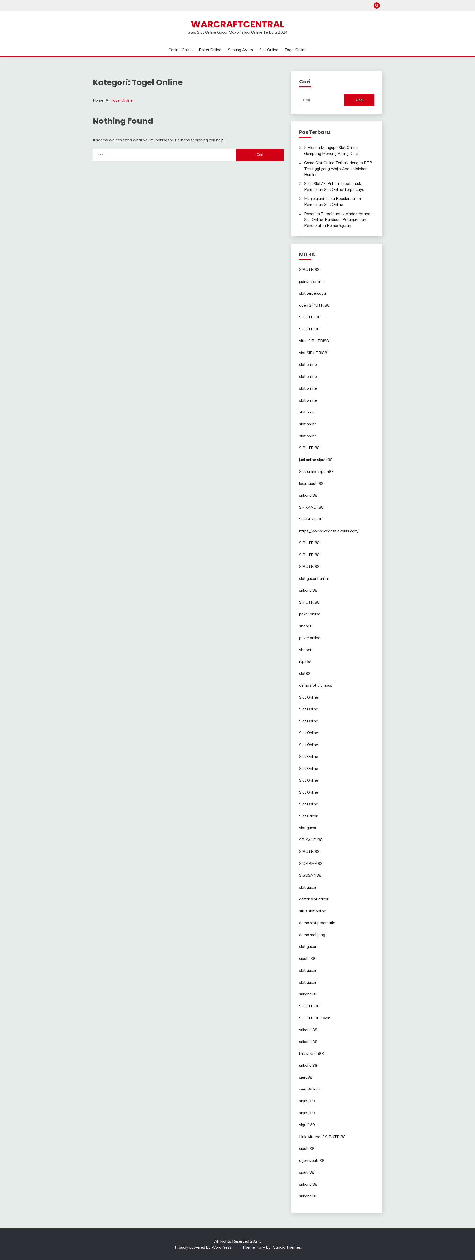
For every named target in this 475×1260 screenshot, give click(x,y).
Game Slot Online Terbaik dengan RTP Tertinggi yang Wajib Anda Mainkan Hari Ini (338, 168)
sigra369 (307, 1100)
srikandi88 (308, 495)
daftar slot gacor (313, 899)
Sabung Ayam (240, 49)
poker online (309, 613)
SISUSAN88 (310, 875)
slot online (308, 364)
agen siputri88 (311, 1160)
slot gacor (307, 827)
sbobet (305, 625)
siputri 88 (307, 958)
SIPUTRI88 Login (314, 1017)
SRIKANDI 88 (311, 507)
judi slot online (311, 281)
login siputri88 (311, 483)
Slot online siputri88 (316, 471)
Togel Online (296, 49)
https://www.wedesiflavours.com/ (329, 530)
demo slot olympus (315, 685)
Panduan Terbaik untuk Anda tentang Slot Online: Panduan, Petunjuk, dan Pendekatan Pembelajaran (337, 219)
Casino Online (180, 49)
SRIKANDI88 (311, 518)
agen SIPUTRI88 (314, 305)
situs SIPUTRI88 (314, 340)
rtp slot (305, 661)
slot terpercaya (312, 293)
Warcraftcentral (237, 24)
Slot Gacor (308, 815)
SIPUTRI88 (309, 269)
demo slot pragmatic (317, 922)
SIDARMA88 (311, 863)
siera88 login (310, 1089)
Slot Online (268, 49)
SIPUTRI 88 (310, 317)
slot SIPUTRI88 (313, 352)
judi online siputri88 (315, 459)
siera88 (305, 1077)
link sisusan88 (311, 1053)
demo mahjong (312, 934)
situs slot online (312, 910)
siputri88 (306, 1148)
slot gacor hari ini (314, 578)
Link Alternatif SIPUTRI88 (322, 1136)
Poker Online (210, 49)
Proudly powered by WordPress (204, 1247)
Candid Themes (287, 1247)
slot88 (304, 673)
